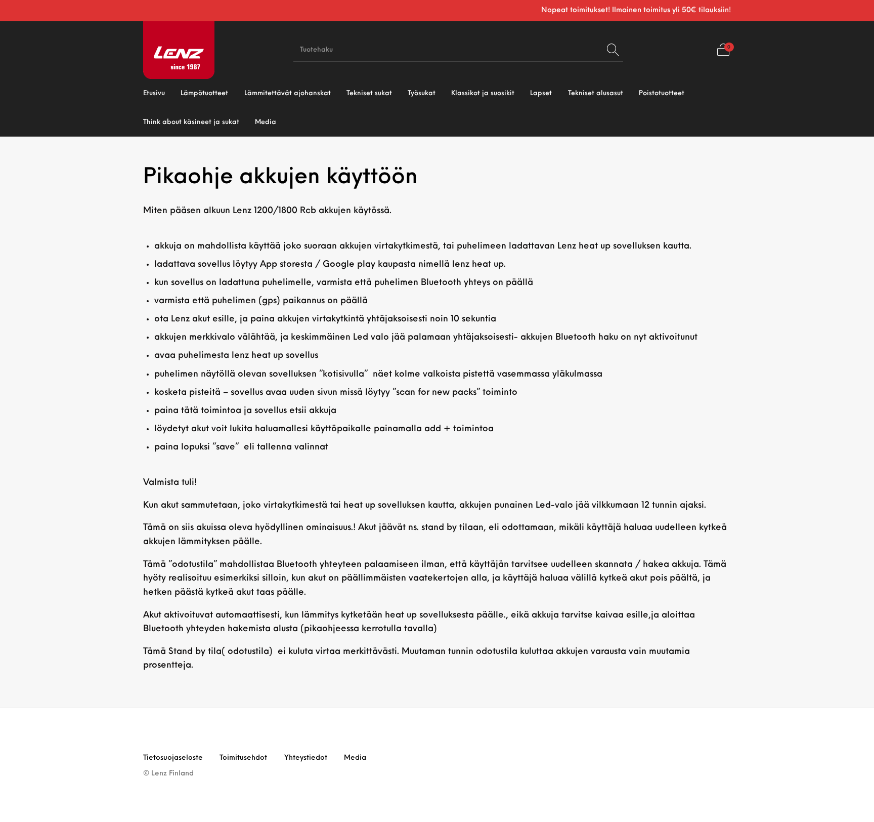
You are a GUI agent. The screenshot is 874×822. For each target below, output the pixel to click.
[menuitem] (154, 93)
